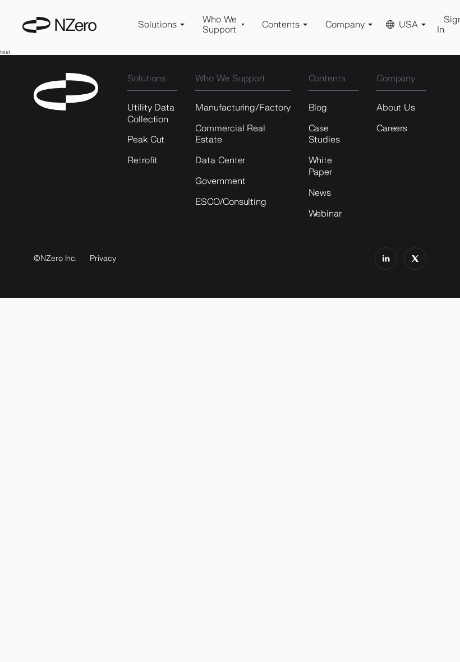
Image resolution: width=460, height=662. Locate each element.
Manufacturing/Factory (242, 107)
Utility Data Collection (150, 113)
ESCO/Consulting (230, 202)
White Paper (321, 166)
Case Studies (324, 134)
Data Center (220, 160)
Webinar (325, 213)
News (320, 193)
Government (220, 181)
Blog (318, 107)
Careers (391, 128)
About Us (395, 107)
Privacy (103, 258)
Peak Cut (145, 139)
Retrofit (142, 160)
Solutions (146, 78)
